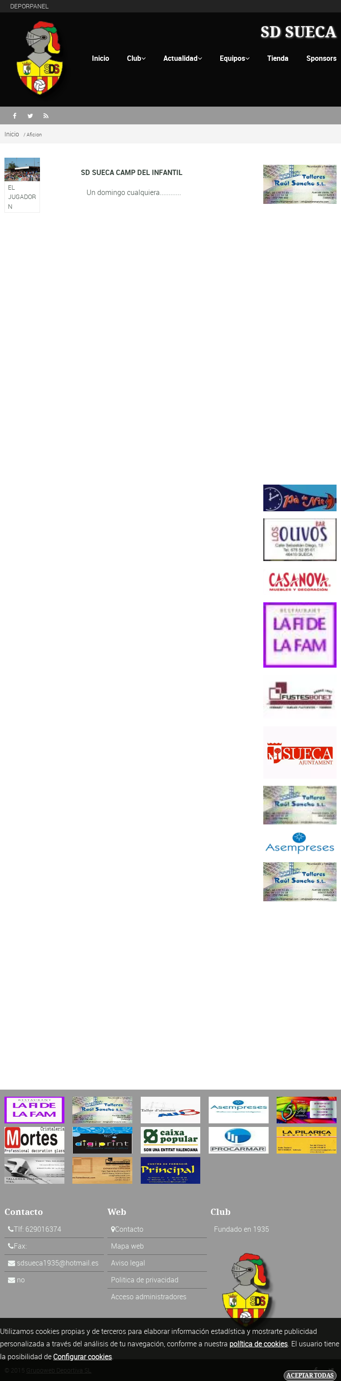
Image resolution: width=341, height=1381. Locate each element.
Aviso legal (128, 1263)
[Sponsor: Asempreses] (300, 843)
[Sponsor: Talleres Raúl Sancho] (300, 183)
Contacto (129, 1229)
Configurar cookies (82, 1356)
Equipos (235, 58)
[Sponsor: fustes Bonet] (300, 696)
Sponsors (321, 58)
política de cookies (259, 1344)
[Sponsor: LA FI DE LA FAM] (300, 634)
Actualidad (182, 58)
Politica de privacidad (144, 1280)
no (21, 1280)
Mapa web (127, 1246)
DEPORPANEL (29, 6)
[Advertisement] (300, 344)
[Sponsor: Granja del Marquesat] (300, 539)
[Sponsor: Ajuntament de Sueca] (300, 751)
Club (136, 58)
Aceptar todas (310, 1375)
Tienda (278, 58)
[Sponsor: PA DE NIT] (300, 497)
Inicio (100, 58)
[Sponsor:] (300, 580)
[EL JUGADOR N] (22, 185)
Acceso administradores (148, 1296)
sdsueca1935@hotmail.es (58, 1263)
